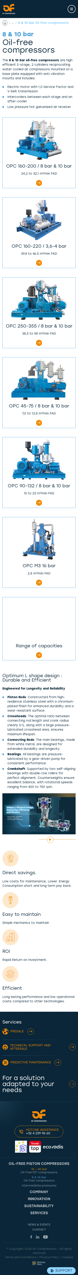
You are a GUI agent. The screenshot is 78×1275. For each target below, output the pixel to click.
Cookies (67, 1257)
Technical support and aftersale (30, 1047)
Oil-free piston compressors (39, 1164)
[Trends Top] (35, 1147)
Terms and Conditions (20, 1257)
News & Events (39, 1224)
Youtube (45, 1237)
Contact (39, 1229)
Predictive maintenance (30, 1062)
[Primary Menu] (72, 9)
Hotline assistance (42, 1131)
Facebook (31, 1237)
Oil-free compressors (39, 1179)
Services (39, 1213)
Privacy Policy (49, 1257)
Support (63, 1270)
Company (39, 1192)
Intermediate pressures (39, 1185)
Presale (17, 1031)
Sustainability (39, 1206)
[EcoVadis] (53, 1147)
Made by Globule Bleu (39, 1263)
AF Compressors (8, 9)
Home (7, 22)
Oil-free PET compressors (39, 1171)
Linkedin (37, 1237)
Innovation (39, 1199)
